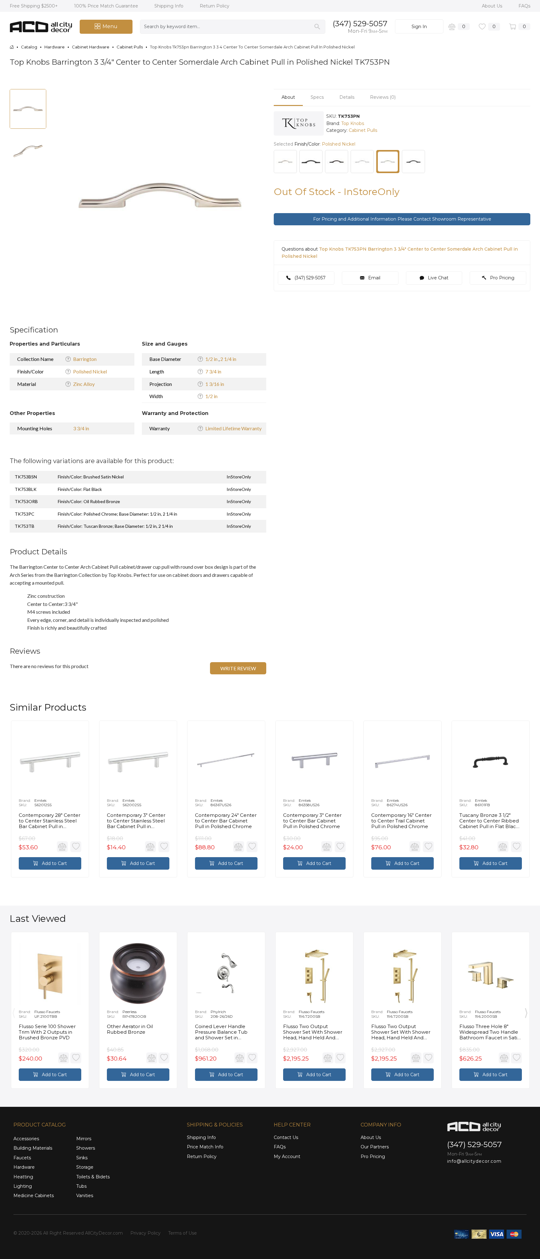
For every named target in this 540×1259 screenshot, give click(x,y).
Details (346, 97)
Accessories (26, 1139)
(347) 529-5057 (360, 23)
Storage (84, 1167)
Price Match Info (205, 1147)
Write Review (238, 668)
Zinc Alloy (84, 384)
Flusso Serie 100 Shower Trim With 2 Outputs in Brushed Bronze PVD (47, 1032)
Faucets (22, 1158)
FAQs (524, 6)
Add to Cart (54, 863)
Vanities (84, 1195)
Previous (14, 1011)
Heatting (23, 1177)
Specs (317, 97)
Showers (85, 1148)
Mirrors (83, 1139)
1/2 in (211, 359)
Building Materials (32, 1148)
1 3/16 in (214, 384)
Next (526, 1011)
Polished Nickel (90, 371)
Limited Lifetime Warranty (233, 428)
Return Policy (214, 6)
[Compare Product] (62, 846)
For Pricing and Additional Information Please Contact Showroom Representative (402, 219)
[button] (253, 95)
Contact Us (286, 1137)
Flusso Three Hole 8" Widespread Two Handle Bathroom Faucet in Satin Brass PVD (489, 1032)
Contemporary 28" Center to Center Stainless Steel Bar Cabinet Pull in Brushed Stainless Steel (49, 820)
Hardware (24, 1167)
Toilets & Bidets (93, 1177)
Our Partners (375, 1147)
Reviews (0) (383, 97)
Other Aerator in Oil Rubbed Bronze (130, 1029)
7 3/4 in (213, 371)
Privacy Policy (145, 1233)
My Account (287, 1156)
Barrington (85, 359)
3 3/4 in (81, 428)
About (288, 97)
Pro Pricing (501, 278)
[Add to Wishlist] (75, 846)
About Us (492, 6)
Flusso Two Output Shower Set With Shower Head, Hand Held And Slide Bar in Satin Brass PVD (312, 1032)
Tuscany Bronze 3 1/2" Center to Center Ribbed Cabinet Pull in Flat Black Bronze (489, 820)
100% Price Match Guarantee (106, 6)
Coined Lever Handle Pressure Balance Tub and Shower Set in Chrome (221, 1032)
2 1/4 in (228, 359)
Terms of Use (182, 1233)
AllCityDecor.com (104, 1233)
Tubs (81, 1186)
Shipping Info (169, 6)
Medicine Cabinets (33, 1195)
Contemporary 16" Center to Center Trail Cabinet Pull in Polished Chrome (401, 820)
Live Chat (437, 278)
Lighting (22, 1186)
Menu (110, 26)
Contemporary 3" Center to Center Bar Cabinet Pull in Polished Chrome (312, 820)
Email (373, 278)
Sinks (82, 1158)
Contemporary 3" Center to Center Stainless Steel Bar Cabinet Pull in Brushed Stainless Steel (136, 820)
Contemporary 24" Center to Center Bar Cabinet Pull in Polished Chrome (226, 820)
